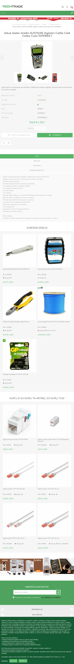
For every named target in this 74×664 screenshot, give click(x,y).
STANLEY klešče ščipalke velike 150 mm (16, 322)
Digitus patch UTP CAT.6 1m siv (48, 489)
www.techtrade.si (22, 657)
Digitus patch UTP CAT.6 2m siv (48, 538)
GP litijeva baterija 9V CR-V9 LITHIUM (15, 374)
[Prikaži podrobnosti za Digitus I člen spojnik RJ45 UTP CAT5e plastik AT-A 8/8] (54, 421)
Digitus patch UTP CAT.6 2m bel (14, 489)
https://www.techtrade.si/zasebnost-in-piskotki (15, 650)
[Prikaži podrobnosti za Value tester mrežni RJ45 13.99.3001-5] (54, 250)
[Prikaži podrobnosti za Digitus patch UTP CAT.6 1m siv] (54, 470)
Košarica (71, 7)
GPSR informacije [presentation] (37, 170)
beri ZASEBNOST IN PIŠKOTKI (51, 597)
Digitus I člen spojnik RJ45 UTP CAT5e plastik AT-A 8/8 (53, 440)
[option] (19, 77)
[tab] (37, 156)
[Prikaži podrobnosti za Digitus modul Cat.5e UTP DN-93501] (19, 421)
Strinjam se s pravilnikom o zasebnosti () (38, 597)
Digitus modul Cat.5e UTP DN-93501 (15, 439)
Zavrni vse (13, 661)
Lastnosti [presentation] (37, 165)
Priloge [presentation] (37, 161)
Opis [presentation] (37, 156)
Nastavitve (4, 661)
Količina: (31, 128)
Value (39, 95)
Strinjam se (22, 661)
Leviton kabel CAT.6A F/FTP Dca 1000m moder (53, 322)
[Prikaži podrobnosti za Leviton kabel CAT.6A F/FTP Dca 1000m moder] (54, 303)
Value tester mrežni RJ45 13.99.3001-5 (50, 269)
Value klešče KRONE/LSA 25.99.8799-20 (16, 269)
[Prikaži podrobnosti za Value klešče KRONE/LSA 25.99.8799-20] (19, 250)
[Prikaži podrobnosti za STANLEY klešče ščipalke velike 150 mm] (19, 303)
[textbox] (35, 13)
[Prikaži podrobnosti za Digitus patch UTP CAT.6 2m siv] (54, 519)
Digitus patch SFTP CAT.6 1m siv (14, 538)
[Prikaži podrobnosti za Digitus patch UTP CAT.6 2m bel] (19, 470)
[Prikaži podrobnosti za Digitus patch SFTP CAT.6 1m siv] (19, 519)
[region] (37, 640)
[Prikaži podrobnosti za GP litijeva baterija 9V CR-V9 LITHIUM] (19, 356)
